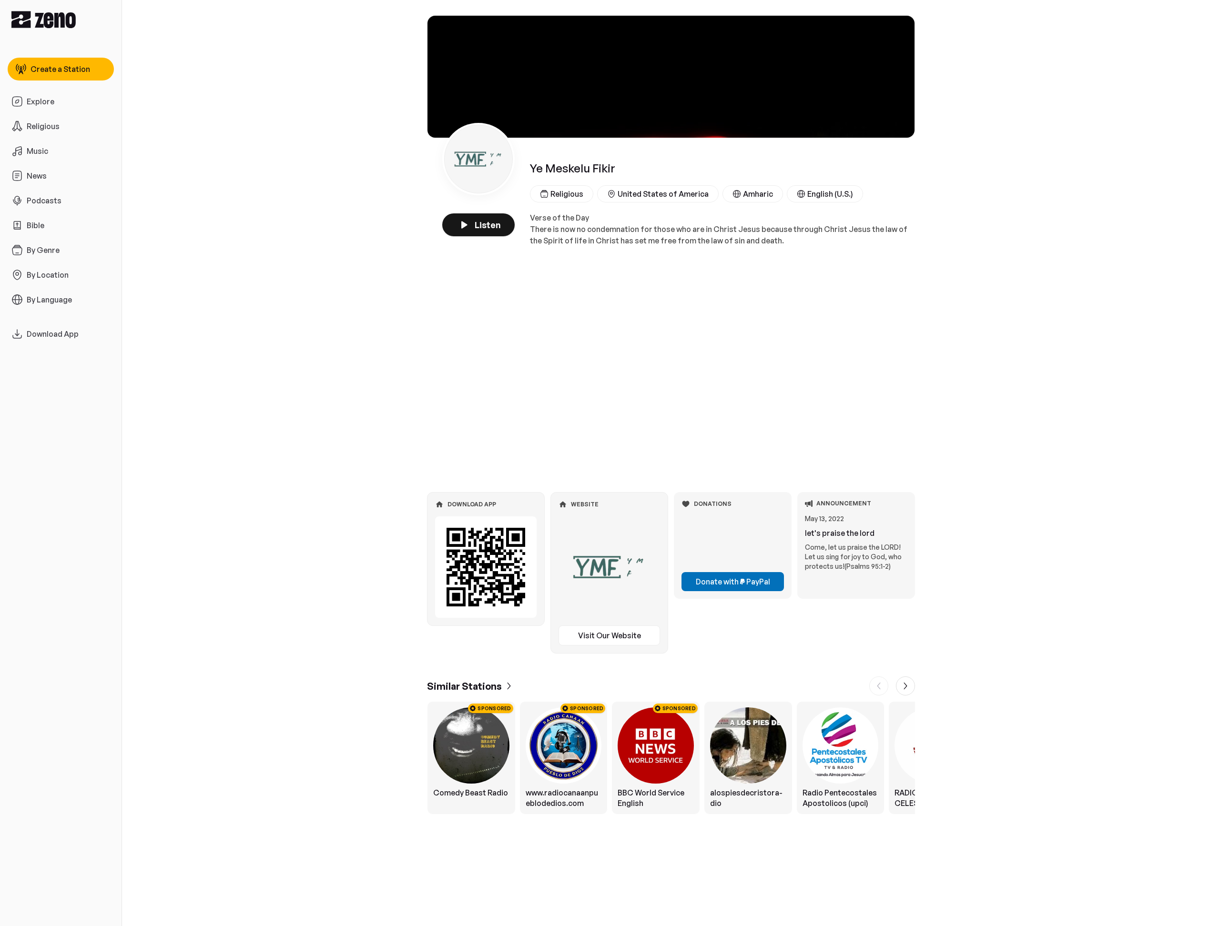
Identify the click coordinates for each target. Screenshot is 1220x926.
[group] (671, 758)
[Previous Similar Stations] (878, 685)
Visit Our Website (609, 635)
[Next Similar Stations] (905, 685)
